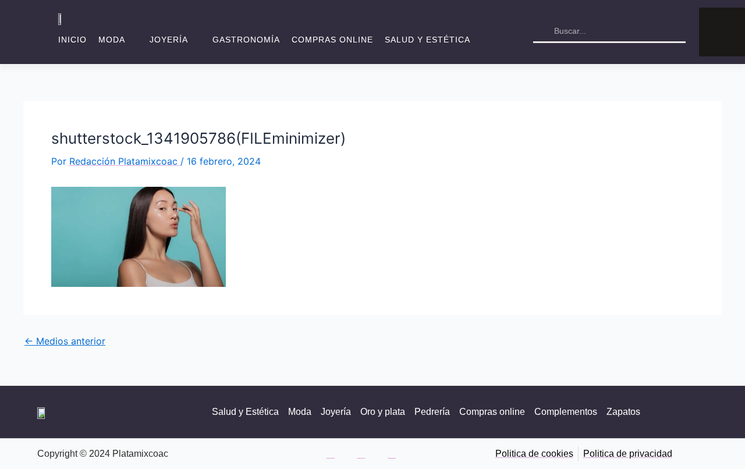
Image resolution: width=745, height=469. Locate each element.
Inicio (72, 39)
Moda (111, 39)
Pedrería (432, 412)
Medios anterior (64, 341)
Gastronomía (246, 39)
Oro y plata (382, 412)
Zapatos (623, 412)
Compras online (332, 39)
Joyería (169, 39)
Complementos (565, 412)
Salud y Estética (427, 39)
